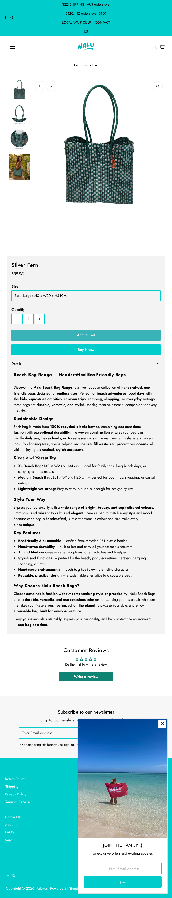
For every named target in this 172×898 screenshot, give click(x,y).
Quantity (18, 309)
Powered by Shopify (65, 888)
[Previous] (40, 86)
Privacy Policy (15, 794)
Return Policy (15, 778)
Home (78, 65)
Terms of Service (17, 802)
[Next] (51, 86)
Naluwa (41, 888)
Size (14, 286)
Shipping (12, 786)
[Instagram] (11, 18)
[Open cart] (162, 46)
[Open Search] (155, 47)
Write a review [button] (86, 676)
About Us (12, 824)
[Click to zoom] (158, 86)
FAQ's (9, 832)
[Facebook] (6, 18)
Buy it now (86, 349)
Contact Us (13, 817)
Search (10, 840)
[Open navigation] (25, 46)
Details (16, 363)
